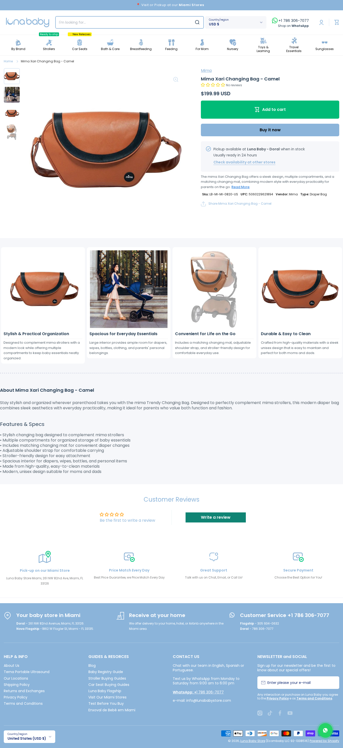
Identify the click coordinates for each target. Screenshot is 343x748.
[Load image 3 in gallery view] (12, 113)
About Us (11, 665)
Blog (92, 665)
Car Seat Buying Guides (108, 684)
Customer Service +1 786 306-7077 (284, 615)
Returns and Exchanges (24, 690)
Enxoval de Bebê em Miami (111, 710)
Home (8, 61)
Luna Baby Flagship (104, 690)
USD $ (214, 24)
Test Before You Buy (106, 703)
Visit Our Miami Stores (107, 697)
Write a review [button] (216, 517)
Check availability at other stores (244, 162)
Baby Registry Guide (105, 671)
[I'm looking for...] (197, 22)
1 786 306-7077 (198, 692)
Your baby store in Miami (48, 615)
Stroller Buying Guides (107, 678)
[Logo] (27, 22)
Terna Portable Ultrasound (26, 671)
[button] (213, 85)
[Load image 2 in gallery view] (12, 95)
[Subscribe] (332, 682)
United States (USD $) (27, 738)
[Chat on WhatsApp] (325, 730)
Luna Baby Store (252, 741)
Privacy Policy (15, 697)
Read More (241, 187)
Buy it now (270, 130)
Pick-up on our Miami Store (45, 570)
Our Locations (16, 678)
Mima (206, 70)
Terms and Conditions (23, 703)
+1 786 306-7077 (293, 20)
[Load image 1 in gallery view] (12, 76)
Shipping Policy (17, 684)
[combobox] (129, 22)
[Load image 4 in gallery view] (12, 132)
